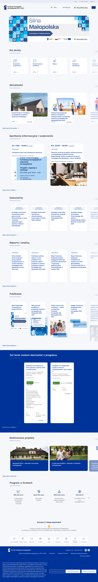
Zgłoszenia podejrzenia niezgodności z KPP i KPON (32, 553)
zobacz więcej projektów (9, 476)
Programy (92, 1)
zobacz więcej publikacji (9, 235)
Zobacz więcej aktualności (9, 128)
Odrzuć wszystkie (73, 571)
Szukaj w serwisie (84, 1)
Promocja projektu (85, 556)
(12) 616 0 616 (78, 550)
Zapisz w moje (30, 377)
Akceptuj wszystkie (88, 571)
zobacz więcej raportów (9, 286)
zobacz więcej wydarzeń (8, 190)
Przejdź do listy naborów (9, 427)
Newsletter (52, 553)
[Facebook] (89, 550)
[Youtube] (86, 550)
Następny (96, 199)
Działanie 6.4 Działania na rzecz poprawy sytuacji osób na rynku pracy (35, 367)
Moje (76, 1)
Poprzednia (95, 51)
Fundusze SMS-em (63, 553)
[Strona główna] (14, 7)
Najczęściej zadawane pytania (79, 553)
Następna (96, 51)
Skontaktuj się (66, 7)
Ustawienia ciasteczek (57, 571)
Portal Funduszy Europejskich (21, 550)
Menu (55, 7)
